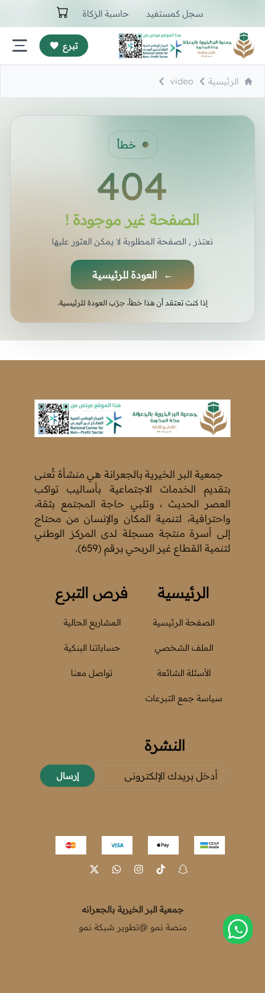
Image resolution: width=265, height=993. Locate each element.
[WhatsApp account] (116, 869)
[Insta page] (139, 869)
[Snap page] (183, 869)
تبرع (70, 45)
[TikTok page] (161, 869)
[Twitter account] (94, 869)
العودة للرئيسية (132, 274)
